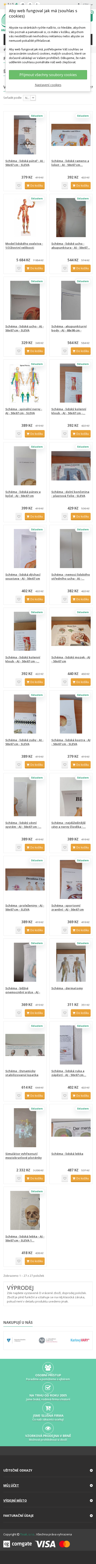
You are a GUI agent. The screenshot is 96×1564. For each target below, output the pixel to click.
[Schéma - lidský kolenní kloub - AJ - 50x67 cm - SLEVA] (71, 383)
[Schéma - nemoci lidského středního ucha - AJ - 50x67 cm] (71, 548)
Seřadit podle (12, 98)
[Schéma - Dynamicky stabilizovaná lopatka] (25, 1044)
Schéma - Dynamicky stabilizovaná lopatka (21, 1073)
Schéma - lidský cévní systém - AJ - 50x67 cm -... (23, 825)
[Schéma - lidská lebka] (71, 1127)
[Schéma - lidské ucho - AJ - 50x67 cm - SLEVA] (25, 300)
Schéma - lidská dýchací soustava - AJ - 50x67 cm (22, 576)
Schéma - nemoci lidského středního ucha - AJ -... (70, 576)
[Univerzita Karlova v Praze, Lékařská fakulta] (48, 1340)
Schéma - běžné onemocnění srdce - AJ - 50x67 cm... (22, 990)
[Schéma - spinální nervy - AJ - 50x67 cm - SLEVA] (25, 383)
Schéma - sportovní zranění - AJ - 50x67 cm (67, 907)
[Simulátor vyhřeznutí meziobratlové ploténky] (25, 1127)
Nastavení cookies (48, 85)
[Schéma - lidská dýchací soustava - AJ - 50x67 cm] (25, 548)
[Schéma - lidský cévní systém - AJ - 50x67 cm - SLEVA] (25, 796)
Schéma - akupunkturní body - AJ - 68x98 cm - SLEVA (69, 328)
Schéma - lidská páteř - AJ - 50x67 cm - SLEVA (25, 163)
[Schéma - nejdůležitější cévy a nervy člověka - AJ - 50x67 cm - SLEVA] (71, 796)
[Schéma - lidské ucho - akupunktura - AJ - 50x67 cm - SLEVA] (71, 217)
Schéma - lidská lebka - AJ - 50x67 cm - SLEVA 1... (24, 1238)
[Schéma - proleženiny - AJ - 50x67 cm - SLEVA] (25, 879)
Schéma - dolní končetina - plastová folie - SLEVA (70, 494)
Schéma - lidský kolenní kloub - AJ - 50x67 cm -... (68, 411)
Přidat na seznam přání (18, 185)
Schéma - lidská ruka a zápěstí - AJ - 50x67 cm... (68, 1073)
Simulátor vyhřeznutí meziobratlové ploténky (23, 1156)
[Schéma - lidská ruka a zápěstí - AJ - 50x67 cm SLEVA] (71, 1044)
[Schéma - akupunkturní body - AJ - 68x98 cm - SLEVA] (71, 300)
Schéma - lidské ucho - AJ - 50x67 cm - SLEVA (24, 328)
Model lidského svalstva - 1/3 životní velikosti (24, 246)
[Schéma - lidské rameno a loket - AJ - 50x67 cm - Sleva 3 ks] (71, 134)
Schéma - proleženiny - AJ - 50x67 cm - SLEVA (24, 907)
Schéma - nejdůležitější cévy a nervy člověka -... (68, 825)
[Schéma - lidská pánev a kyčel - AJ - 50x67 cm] (25, 465)
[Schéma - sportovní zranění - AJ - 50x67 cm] (71, 879)
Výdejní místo (15, 1500)
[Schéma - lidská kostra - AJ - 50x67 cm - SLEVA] (71, 714)
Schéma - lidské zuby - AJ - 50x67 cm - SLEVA (24, 742)
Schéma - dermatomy (67, 988)
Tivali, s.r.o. (27, 1534)
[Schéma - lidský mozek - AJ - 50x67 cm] (71, 631)
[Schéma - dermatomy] (71, 962)
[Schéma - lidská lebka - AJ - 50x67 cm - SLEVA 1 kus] (25, 1210)
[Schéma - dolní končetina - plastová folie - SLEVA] (71, 465)
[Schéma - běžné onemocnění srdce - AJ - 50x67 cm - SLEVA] (25, 962)
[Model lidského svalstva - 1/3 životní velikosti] (25, 217)
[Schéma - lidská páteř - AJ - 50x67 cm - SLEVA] (25, 134)
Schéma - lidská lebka (67, 1154)
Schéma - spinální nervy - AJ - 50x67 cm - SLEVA (23, 411)
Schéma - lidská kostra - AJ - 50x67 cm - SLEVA (70, 742)
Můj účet (11, 1485)
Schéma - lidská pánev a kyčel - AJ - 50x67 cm (23, 494)
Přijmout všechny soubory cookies (48, 74)
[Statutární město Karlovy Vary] (80, 1340)
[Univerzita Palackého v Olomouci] (16, 1340)
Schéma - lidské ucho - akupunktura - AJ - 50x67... (70, 246)
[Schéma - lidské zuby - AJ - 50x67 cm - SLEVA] (25, 714)
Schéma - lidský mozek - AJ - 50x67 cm (70, 659)
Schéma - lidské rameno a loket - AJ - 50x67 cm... (70, 163)
